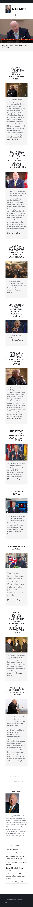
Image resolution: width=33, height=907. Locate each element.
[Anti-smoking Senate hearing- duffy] (16, 31)
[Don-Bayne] (16, 452)
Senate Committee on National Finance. (14, 46)
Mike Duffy (19, 899)
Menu (17, 15)
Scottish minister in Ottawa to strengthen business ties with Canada (15, 876)
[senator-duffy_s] (16, 376)
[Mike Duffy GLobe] (16, 90)
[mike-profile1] (16, 706)
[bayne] (16, 326)
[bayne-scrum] (16, 269)
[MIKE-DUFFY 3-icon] (16, 180)
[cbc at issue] (16, 505)
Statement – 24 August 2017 (15, 882)
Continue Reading (14, 139)
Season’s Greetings (12, 849)
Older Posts (15, 776)
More (15, 838)
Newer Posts (17, 781)
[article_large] (16, 560)
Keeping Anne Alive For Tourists (16, 853)
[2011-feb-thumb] (16, 644)
